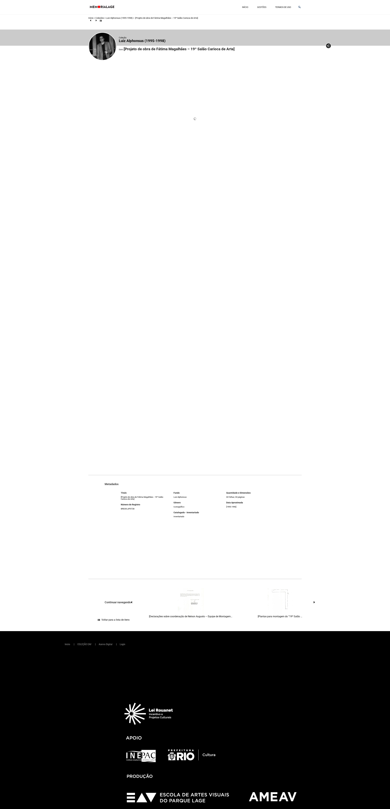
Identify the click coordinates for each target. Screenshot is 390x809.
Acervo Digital (105, 644)
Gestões (261, 7)
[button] (299, 7)
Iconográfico (179, 507)
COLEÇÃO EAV (84, 644)
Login (122, 644)
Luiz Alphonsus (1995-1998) (119, 18)
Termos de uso (283, 7)
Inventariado (179, 516)
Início (245, 7)
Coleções (99, 18)
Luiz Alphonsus (180, 497)
